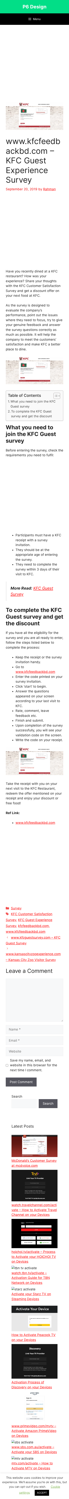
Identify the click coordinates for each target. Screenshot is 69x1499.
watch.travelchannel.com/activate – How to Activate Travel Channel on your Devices (34, 1210)
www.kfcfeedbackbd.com (35, 672)
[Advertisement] (34, 66)
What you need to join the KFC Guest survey (33, 403)
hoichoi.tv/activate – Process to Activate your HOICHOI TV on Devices (34, 1256)
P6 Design (35, 7)
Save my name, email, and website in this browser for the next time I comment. (33, 1065)
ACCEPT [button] (42, 1492)
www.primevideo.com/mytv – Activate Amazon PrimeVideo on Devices (34, 1431)
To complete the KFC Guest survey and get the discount (31, 413)
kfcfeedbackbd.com (33, 926)
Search (17, 1096)
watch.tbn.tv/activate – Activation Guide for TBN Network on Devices (31, 1278)
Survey (16, 908)
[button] (55, 396)
